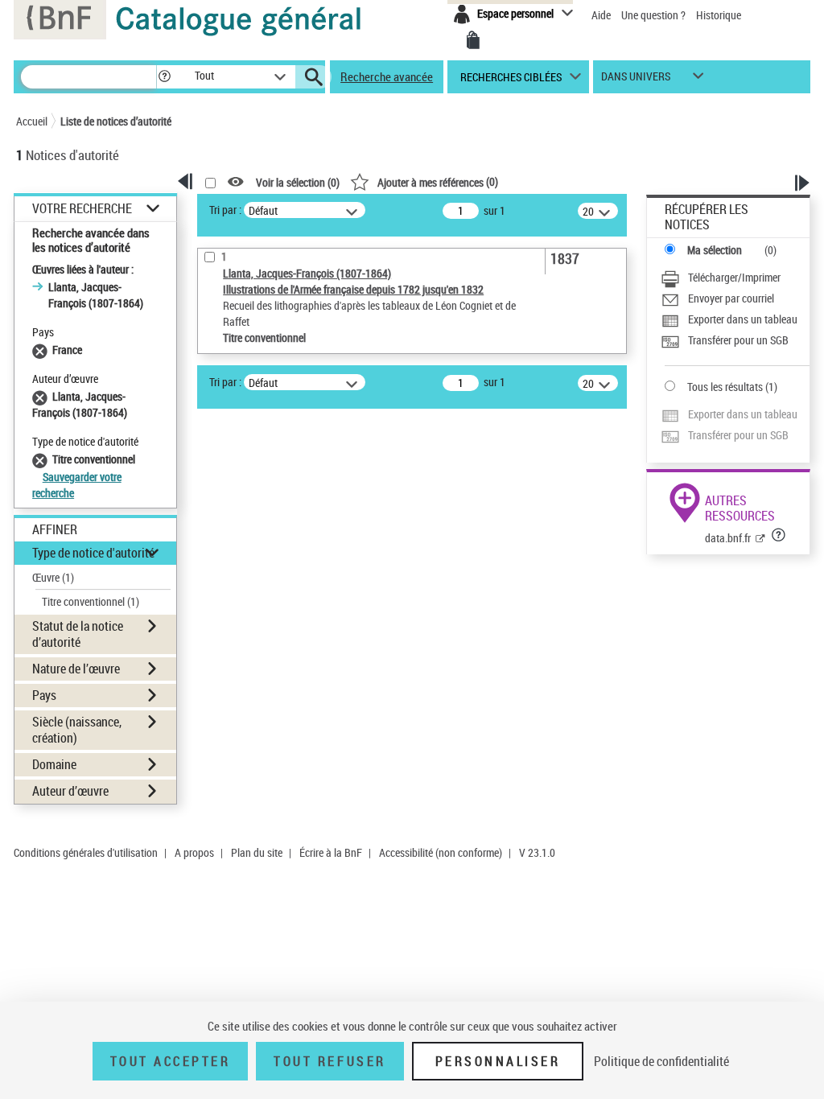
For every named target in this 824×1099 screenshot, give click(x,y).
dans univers (635, 80)
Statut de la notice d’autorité (77, 633)
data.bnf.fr (728, 537)
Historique (718, 15)
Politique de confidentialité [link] (661, 1061)
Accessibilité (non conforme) (440, 852)
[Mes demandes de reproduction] (473, 40)
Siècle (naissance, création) (77, 729)
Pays (44, 695)
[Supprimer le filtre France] (42, 349)
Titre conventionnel (90, 601)
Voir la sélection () (298, 182)
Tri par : (225, 209)
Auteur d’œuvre (70, 791)
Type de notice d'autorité (93, 553)
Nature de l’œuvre (76, 668)
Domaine (54, 764)
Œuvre (53, 577)
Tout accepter (170, 1061)
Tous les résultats (725, 386)
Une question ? (654, 15)
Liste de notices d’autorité (115, 121)
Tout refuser (329, 1061)
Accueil (31, 121)
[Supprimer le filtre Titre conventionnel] (42, 459)
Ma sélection (714, 249)
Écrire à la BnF (330, 852)
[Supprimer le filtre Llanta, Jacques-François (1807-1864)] (42, 396)
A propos (194, 852)
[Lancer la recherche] (313, 77)
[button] (164, 76)
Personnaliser (498, 1061)
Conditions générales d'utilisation (86, 852)
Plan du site (256, 852)
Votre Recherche (82, 208)
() (437, 181)
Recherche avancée (386, 76)
